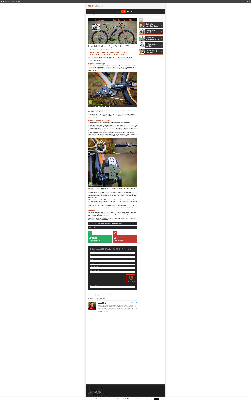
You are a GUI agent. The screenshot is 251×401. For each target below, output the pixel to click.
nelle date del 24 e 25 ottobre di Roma (123, 58)
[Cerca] (163, 11)
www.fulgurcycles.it (96, 223)
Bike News (117, 11)
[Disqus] (112, 332)
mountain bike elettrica (106, 295)
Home (89, 14)
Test (123, 11)
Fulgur (98, 295)
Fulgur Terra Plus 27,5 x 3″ (107, 65)
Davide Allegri (92, 49)
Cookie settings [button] (148, 398)
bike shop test (92, 295)
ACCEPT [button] (156, 398)
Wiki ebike (129, 11)
